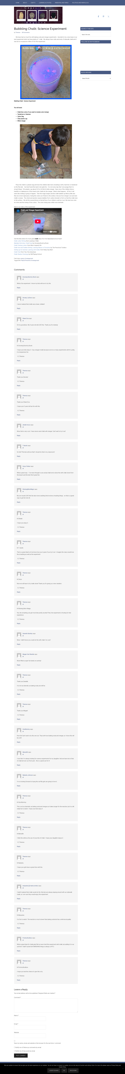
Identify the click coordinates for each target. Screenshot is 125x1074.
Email (16, 1024)
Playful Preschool (26, 260)
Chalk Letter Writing (20, 241)
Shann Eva (26, 318)
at (23, 279)
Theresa (25, 339)
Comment (17, 997)
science (22, 258)
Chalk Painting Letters (20, 245)
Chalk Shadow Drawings (21, 254)
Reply (18, 287)
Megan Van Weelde (28, 654)
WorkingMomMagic (28, 489)
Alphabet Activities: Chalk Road (23, 243)
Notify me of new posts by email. (25, 1051)
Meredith (25, 752)
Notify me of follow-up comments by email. (28, 1047)
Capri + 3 (38, 15)
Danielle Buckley (27, 633)
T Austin (25, 445)
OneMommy (26, 729)
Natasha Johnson (28, 775)
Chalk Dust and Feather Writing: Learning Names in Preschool (32, 247)
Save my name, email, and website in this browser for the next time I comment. (37, 1043)
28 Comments (26, 32)
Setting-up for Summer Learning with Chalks (27, 250)
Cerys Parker (26, 466)
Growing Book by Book (29, 277)
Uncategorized (29, 258)
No (64, 1070)
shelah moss (26, 425)
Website (16, 1032)
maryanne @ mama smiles (30, 886)
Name (16, 1015)
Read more (73, 1070)
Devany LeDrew (27, 298)
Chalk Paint (17, 252)
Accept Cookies (53, 1070)
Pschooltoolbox (27, 938)
